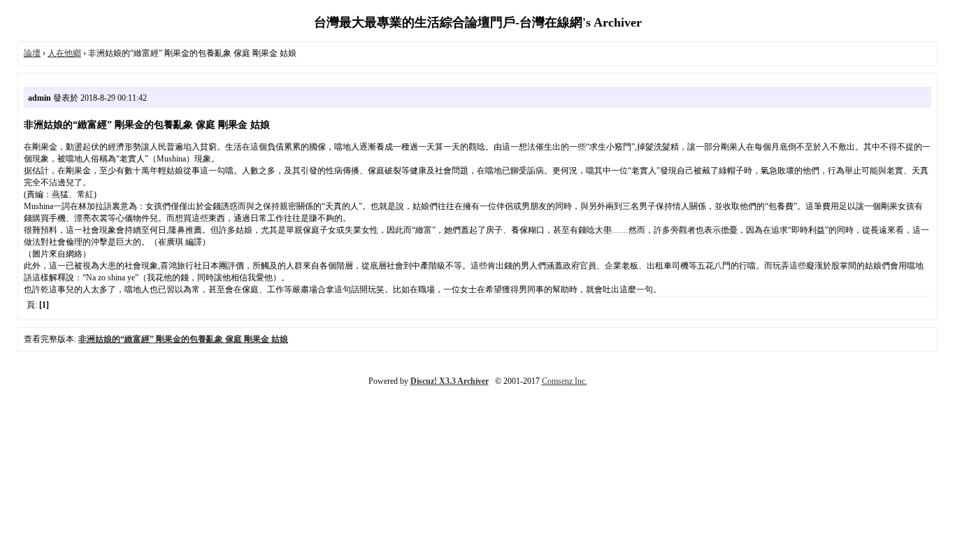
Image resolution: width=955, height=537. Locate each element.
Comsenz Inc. (564, 381)
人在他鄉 (64, 53)
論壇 (32, 53)
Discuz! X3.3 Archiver (449, 381)
